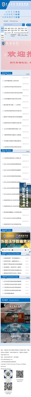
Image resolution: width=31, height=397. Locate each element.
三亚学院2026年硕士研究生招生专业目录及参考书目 (13, 86)
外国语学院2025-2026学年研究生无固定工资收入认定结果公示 (13, 206)
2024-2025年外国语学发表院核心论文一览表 (13, 188)
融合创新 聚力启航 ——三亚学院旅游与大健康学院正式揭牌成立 (13, 104)
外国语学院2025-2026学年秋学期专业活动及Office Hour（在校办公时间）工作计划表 (13, 200)
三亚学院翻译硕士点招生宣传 (11, 80)
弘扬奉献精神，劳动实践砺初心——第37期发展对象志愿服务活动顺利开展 (13, 258)
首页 (2, 29)
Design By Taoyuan (6, 368)
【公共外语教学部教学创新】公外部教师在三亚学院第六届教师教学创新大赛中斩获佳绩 (13, 129)
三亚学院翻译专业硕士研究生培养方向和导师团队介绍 (13, 98)
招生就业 (22, 30)
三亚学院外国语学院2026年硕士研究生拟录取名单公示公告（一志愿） (13, 110)
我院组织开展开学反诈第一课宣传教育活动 (13, 273)
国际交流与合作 (2, 37)
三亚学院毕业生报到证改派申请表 (12, 290)
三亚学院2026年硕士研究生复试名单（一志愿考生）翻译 (13, 147)
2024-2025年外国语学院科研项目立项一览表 (13, 176)
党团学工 (19, 30)
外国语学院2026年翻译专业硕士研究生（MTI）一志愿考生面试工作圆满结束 (13, 123)
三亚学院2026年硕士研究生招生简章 (13, 92)
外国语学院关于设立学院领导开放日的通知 (13, 224)
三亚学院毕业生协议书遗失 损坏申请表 (13, 284)
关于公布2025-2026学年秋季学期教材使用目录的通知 (13, 218)
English (6, 21)
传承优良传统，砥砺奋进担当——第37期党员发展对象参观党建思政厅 (13, 261)
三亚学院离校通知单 (9, 293)
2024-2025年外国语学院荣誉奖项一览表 (13, 164)
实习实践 (26, 30)
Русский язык (14, 21)
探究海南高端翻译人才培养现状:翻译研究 (13, 212)
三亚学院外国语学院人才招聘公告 (12, 158)
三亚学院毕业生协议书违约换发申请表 (13, 287)
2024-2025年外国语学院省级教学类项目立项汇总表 (13, 170)
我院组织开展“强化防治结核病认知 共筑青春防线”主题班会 (13, 270)
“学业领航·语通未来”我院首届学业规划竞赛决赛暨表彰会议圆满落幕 (13, 141)
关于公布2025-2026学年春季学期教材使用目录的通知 (13, 194)
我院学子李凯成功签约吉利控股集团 (13, 116)
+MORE (27, 74)
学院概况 (5, 30)
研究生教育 (12, 30)
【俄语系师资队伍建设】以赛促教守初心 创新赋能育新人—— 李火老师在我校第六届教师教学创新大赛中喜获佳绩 (13, 135)
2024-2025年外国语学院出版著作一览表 (13, 182)
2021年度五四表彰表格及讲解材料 (12, 281)
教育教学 (9, 30)
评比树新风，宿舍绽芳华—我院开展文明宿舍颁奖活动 (13, 267)
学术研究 (15, 30)
